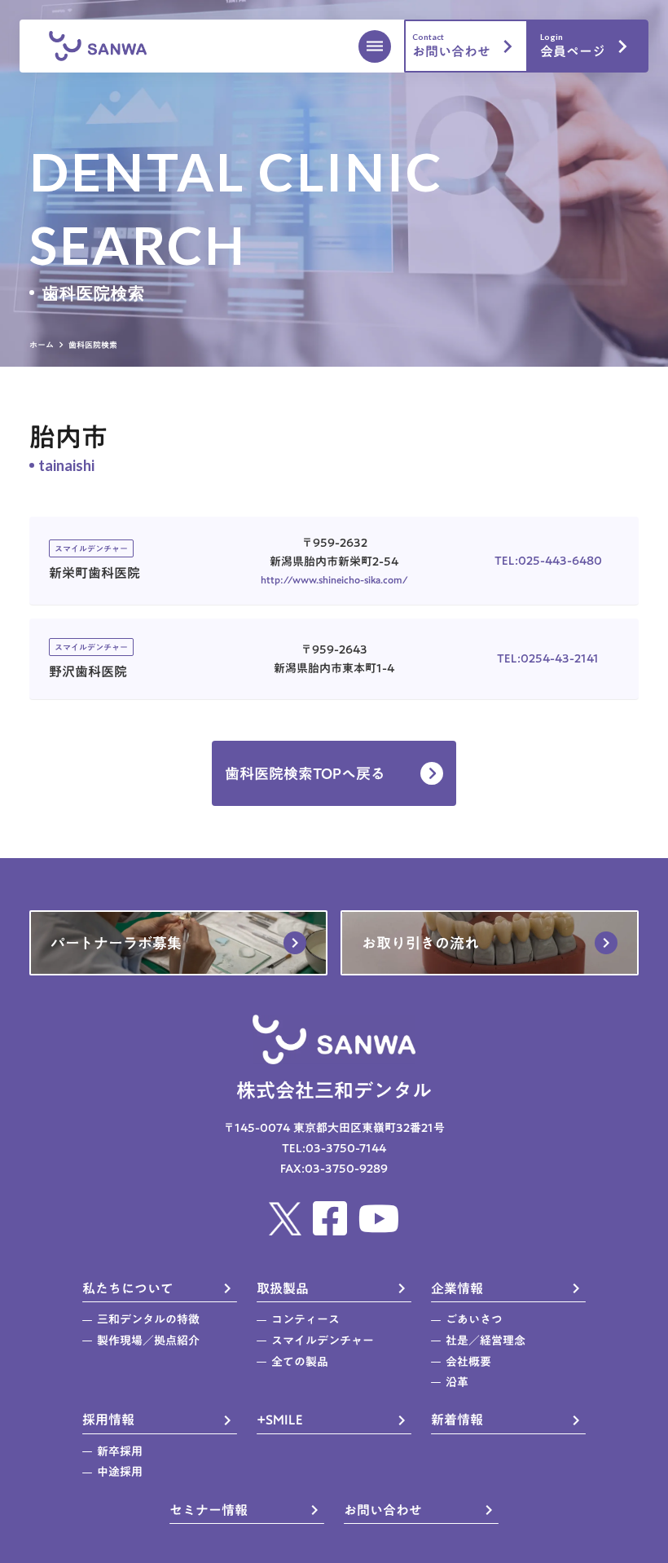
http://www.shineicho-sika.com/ (334, 579)
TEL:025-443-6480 (548, 561)
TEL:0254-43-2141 (548, 659)
